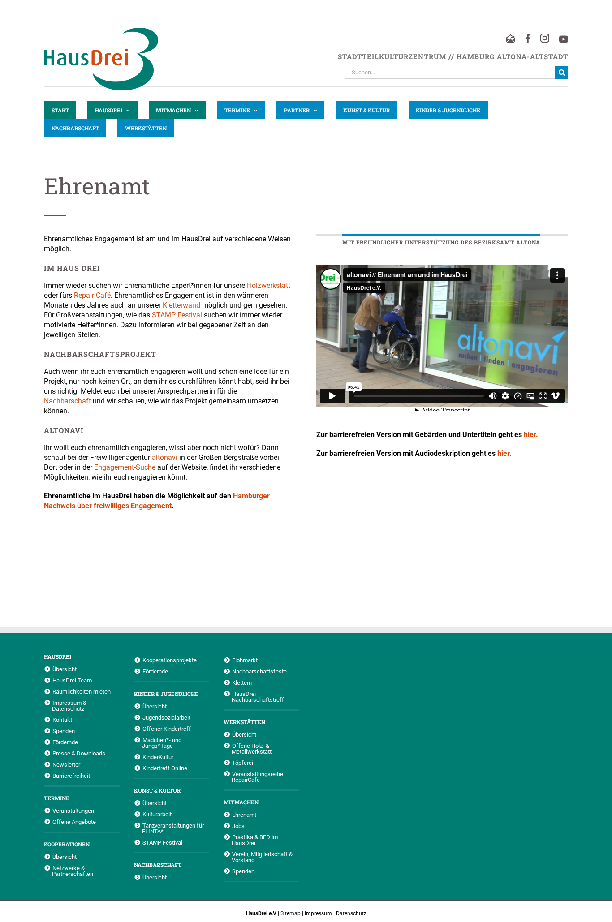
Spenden (63, 731)
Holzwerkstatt (268, 285)
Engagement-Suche (124, 467)
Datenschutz (351, 913)
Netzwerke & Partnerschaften (72, 871)
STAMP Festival (177, 315)
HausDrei (57, 656)
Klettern (242, 682)
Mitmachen (241, 802)
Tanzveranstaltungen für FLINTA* (173, 828)
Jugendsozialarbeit (166, 717)
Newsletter (66, 764)
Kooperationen (67, 844)
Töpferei (242, 762)
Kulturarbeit (157, 814)
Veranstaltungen (73, 810)
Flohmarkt (245, 660)
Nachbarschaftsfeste (259, 671)
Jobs (238, 826)
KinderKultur (157, 757)
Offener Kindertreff (166, 728)
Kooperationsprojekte (169, 660)
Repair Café (92, 295)
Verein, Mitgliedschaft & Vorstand (262, 857)
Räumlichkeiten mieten (81, 691)
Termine (56, 798)
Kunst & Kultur (157, 790)
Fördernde (65, 742)
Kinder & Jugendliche (166, 693)
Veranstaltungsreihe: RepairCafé (258, 777)
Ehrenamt (244, 814)
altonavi (164, 457)
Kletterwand (182, 305)
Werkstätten (244, 721)
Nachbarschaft (67, 401)
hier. (531, 434)
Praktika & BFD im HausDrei (255, 840)
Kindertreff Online (164, 768)
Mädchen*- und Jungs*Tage (161, 743)
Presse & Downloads (78, 753)
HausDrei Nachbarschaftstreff (258, 696)
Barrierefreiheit (71, 775)
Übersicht (64, 669)
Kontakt (62, 719)
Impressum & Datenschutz (69, 705)
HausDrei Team (72, 680)
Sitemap (290, 913)
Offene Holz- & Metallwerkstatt (252, 748)
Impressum (318, 913)
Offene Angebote (74, 822)
